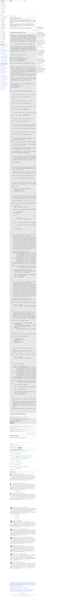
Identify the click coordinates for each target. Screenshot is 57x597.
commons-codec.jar (4, 54)
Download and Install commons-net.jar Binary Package (20, 426)
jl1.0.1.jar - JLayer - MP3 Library (16, 463)
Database (22, 582)
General (2, 11)
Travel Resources (4, 85)
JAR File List (3, 47)
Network (2, 28)
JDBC (2, 19)
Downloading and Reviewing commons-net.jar (19, 429)
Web (1, 41)
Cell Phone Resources (5, 83)
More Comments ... (13, 469)
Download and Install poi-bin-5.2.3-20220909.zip (19, 466)
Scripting (2, 32)
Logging (2, 24)
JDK (1, 21)
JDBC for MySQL (4, 60)
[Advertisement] (4, 103)
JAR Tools (19, 583)
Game (2, 9)
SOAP (2, 38)
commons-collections (4, 56)
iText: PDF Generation (5, 57)
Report (2, 31)
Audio (2, 2)
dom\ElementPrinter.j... (41, 65)
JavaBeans (3, 18)
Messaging (14, 584)
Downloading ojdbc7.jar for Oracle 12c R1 (18, 459)
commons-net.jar (4, 53)
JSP (1, 22)
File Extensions (3, 75)
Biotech (14, 582)
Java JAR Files (3, 72)
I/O (1, 14)
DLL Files (2, 73)
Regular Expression (4, 78)
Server (2, 35)
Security (2, 34)
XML (1, 42)
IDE (1, 15)
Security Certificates (4, 76)
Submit (20, 447)
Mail (1, 25)
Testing (2, 39)
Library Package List (4, 46)
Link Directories (3, 79)
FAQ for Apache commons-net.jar (17, 431)
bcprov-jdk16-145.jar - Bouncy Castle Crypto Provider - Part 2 (22, 455)
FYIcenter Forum (4, 89)
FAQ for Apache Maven (5, 50)
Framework (3, 8)
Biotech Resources (4, 82)
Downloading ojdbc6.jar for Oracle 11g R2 (18, 451)
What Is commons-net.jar (15, 428)
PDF (1, 29)
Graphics (2, 12)
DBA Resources (3, 69)
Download (12, 422)
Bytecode (2, 5)
